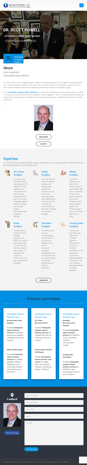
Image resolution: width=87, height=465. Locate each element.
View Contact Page (12, 433)
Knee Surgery (18, 225)
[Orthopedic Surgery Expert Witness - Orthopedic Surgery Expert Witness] (17, 5)
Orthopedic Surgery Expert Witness (22, 36)
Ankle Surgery (45, 173)
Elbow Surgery (73, 173)
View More (43, 280)
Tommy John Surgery (76, 225)
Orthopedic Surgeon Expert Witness (22, 92)
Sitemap (66, 462)
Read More (43, 137)
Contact (43, 144)
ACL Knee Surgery (19, 173)
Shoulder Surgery (46, 225)
